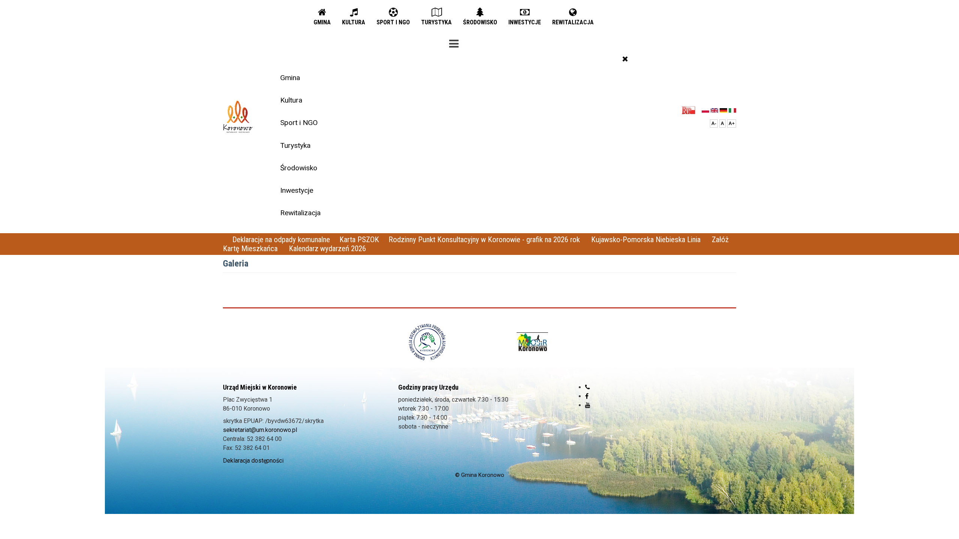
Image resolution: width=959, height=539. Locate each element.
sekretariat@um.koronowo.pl (260, 429)
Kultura (291, 100)
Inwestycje (296, 190)
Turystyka (295, 145)
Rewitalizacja (300, 212)
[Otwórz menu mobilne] (453, 42)
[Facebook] (587, 396)
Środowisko (298, 168)
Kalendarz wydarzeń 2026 (327, 248)
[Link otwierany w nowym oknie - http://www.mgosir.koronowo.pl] (532, 341)
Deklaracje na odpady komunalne (281, 239)
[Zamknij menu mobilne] (625, 58)
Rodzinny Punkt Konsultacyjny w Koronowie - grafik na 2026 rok (485, 239)
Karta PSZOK (359, 239)
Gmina (290, 77)
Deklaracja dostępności (253, 460)
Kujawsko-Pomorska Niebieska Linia (646, 239)
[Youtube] (587, 405)
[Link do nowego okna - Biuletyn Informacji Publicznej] (690, 109)
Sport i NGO (299, 122)
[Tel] (587, 387)
